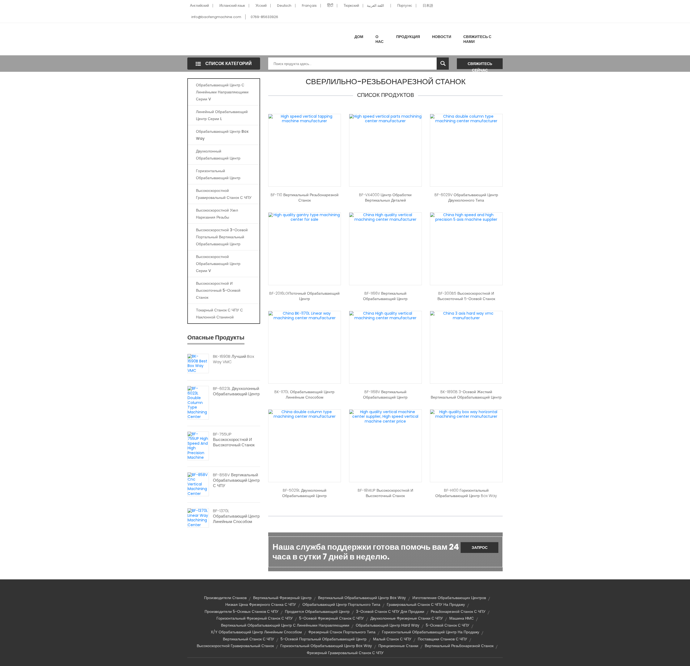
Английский (199, 5)
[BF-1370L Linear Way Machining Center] (198, 517)
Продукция (408, 36)
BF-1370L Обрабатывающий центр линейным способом (236, 516)
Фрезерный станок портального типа (341, 632)
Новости (441, 36)
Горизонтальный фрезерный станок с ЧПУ (254, 618)
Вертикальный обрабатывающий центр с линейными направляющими (285, 625)
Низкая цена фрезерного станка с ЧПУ (260, 604)
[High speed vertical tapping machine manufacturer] (304, 118)
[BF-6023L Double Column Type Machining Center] (198, 402)
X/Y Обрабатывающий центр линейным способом (256, 632)
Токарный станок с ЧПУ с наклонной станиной (219, 313)
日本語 (428, 5)
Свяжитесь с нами (477, 39)
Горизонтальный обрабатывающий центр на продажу (430, 632)
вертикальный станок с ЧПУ (248, 639)
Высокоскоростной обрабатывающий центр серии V (218, 263)
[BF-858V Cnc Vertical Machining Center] (198, 484)
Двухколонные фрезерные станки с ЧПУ (406, 618)
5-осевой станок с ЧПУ (447, 625)
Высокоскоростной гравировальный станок (235, 645)
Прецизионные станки (398, 645)
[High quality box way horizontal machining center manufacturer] (466, 414)
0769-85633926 (264, 16)
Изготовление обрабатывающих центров (449, 597)
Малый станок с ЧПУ (392, 639)
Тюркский (351, 5)
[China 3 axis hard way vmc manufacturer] (466, 315)
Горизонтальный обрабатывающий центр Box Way (326, 645)
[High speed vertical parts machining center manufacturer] (385, 118)
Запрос (480, 547)
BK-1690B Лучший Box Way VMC (233, 359)
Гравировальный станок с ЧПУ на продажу (426, 604)
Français (309, 5)
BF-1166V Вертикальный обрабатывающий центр (385, 296)
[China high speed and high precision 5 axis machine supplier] (466, 217)
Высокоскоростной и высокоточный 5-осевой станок (218, 290)
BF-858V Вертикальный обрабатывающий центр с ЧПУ (236, 480)
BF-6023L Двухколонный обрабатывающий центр (236, 391)
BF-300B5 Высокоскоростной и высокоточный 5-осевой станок (466, 296)
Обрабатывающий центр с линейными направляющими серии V (222, 92)
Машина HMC (461, 618)
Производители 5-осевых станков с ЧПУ (241, 611)
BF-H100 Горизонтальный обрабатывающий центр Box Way (466, 493)
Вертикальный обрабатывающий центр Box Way (362, 597)
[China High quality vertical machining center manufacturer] (385, 217)
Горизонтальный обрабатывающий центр (218, 174)
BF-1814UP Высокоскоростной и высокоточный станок (385, 493)
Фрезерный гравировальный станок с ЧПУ (345, 652)
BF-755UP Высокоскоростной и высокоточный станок (234, 439)
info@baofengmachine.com (216, 16)
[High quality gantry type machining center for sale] (304, 217)
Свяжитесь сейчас (480, 65)
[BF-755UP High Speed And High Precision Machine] (198, 445)
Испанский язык (232, 5)
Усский (261, 5)
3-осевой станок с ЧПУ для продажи (390, 611)
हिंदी (330, 5)
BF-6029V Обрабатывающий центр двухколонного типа (466, 197)
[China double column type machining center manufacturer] (466, 118)
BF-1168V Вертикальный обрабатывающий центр (385, 394)
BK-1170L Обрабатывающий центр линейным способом (304, 394)
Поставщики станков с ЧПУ (442, 639)
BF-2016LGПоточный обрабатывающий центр (304, 296)
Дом (358, 36)
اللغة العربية (375, 5)
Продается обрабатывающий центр (317, 611)
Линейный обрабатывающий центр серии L (222, 115)
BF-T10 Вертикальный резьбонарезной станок (305, 197)
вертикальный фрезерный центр (282, 597)
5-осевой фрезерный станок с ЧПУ (331, 618)
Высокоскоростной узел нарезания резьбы (217, 214)
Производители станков (225, 597)
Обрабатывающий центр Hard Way (387, 625)
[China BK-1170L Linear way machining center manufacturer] (304, 315)
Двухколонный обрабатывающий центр (218, 154)
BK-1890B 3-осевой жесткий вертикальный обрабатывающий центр (466, 394)
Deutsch (284, 5)
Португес (404, 5)
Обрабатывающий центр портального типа (341, 604)
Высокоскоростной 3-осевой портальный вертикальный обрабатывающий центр (222, 237)
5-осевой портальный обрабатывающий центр (324, 639)
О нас (379, 39)
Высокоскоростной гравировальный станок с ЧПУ (223, 194)
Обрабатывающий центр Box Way (222, 135)
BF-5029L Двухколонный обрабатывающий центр (304, 493)
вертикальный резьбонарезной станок (459, 645)
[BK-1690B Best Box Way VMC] (198, 363)
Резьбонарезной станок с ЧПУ (458, 611)
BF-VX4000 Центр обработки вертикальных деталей (385, 197)
